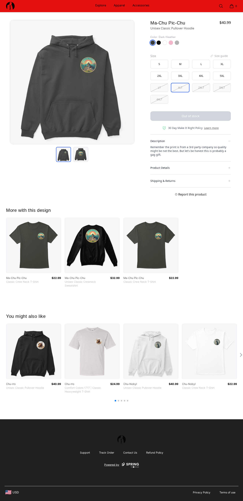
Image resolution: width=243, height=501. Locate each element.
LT (159, 87)
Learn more (211, 128)
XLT (180, 87)
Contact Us (130, 452)
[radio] (159, 64)
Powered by (111, 464)
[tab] (63, 154)
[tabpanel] (72, 82)
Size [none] (153, 56)
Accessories (141, 5)
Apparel (119, 5)
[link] (33, 245)
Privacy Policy (201, 492)
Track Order (106, 452)
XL (222, 64)
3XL (180, 76)
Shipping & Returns (162, 181)
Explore (100, 5)
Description (157, 141)
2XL (159, 76)
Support (85, 452)
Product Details (160, 168)
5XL (222, 76)
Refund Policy (154, 452)
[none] (219, 56)
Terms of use (227, 492)
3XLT (222, 87)
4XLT (159, 99)
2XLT (201, 87)
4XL (201, 76)
